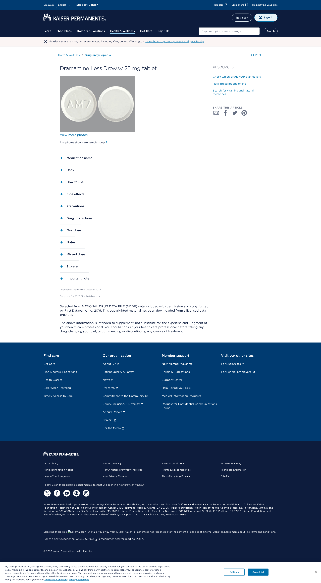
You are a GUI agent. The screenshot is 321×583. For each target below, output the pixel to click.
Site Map (226, 476)
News (106, 379)
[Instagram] (85, 493)
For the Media (112, 428)
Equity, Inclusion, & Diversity (121, 404)
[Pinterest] (76, 493)
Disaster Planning (231, 463)
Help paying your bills (265, 5)
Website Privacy (112, 463)
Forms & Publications (176, 371)
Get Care (146, 31)
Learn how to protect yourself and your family (174, 41)
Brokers (218, 5)
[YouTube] (66, 493)
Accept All (258, 572)
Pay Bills (163, 31)
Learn (47, 31)
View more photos (74, 135)
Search (270, 31)
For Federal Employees (236, 371)
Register (242, 17)
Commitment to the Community (123, 396)
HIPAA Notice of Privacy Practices (122, 469)
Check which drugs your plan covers (237, 76)
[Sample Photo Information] (107, 142)
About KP (109, 363)
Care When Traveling (57, 388)
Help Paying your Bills (176, 388)
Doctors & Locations (91, 31)
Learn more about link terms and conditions (249, 531)
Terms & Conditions (173, 463)
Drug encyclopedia (98, 55)
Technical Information (233, 469)
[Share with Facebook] (225, 113)
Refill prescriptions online (229, 83)
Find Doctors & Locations (60, 371)
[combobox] (229, 31)
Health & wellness (68, 55)
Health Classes (52, 379)
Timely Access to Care (58, 396)
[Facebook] (56, 493)
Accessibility (50, 463)
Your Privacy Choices (115, 476)
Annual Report (112, 412)
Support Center (87, 4)
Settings (234, 572)
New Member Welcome (177, 363)
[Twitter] (46, 493)
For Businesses (231, 363)
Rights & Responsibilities (176, 469)
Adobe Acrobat (85, 539)
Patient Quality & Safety (118, 371)
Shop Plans (64, 31)
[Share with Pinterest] (244, 113)
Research (109, 388)
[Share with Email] (216, 113)
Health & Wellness (122, 31)
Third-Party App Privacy (176, 476)
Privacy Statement (79, 579)
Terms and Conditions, (56, 579)
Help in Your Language (56, 476)
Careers (108, 420)
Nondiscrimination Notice (58, 469)
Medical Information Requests (181, 396)
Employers (238, 5)
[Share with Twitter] (235, 113)
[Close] (315, 572)
